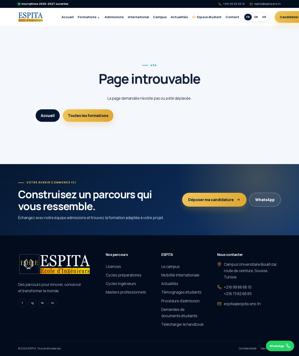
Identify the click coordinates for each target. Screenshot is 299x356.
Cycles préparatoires (123, 275)
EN (256, 17)
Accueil (68, 17)
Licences (113, 266)
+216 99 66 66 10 (234, 4)
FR (248, 17)
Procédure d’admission (180, 300)
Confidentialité (247, 348)
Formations (87, 17)
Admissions (114, 17)
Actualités (179, 17)
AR (264, 17)
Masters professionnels (126, 292)
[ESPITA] (35, 17)
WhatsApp (265, 199)
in (52, 303)
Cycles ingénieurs (121, 283)
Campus (160, 17)
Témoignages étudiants (181, 292)
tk (42, 303)
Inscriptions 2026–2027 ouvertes (44, 4)
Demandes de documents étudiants (179, 312)
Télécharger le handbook (182, 324)
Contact (232, 17)
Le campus (170, 266)
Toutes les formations (88, 115)
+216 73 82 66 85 (238, 293)
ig (32, 303)
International (138, 17)
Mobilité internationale (180, 275)
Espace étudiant (209, 17)
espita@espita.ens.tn (267, 4)
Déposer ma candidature (211, 199)
